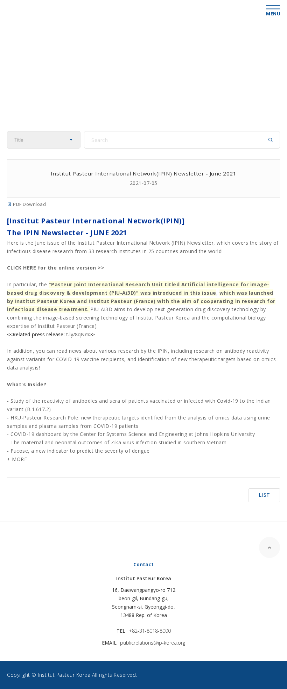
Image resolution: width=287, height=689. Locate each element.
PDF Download (29, 204)
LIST (264, 494)
